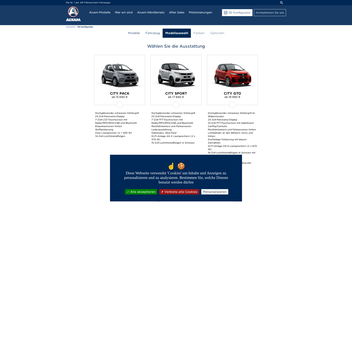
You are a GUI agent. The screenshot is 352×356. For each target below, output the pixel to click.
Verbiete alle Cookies (180, 191)
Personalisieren (214, 191)
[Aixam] (73, 13)
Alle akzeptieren (142, 191)
